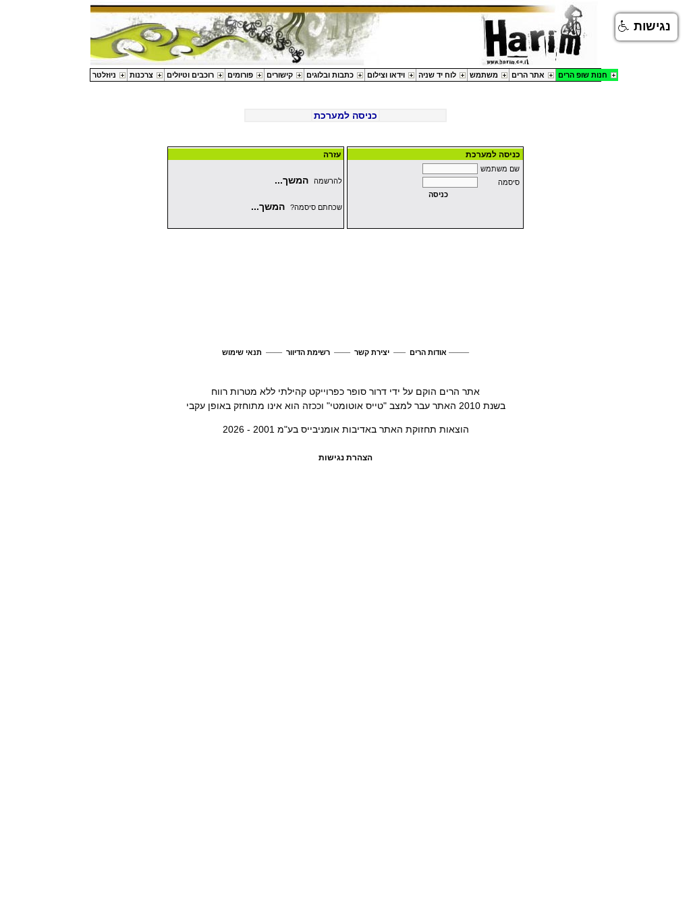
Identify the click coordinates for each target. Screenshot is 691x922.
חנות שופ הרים (582, 75)
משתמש (484, 75)
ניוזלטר (104, 75)
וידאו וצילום (386, 75)
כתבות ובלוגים (330, 75)
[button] (646, 26)
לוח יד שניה (437, 75)
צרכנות (141, 75)
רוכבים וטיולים (190, 75)
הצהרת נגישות (345, 457)
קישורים (280, 75)
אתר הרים (528, 75)
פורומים (240, 75)
